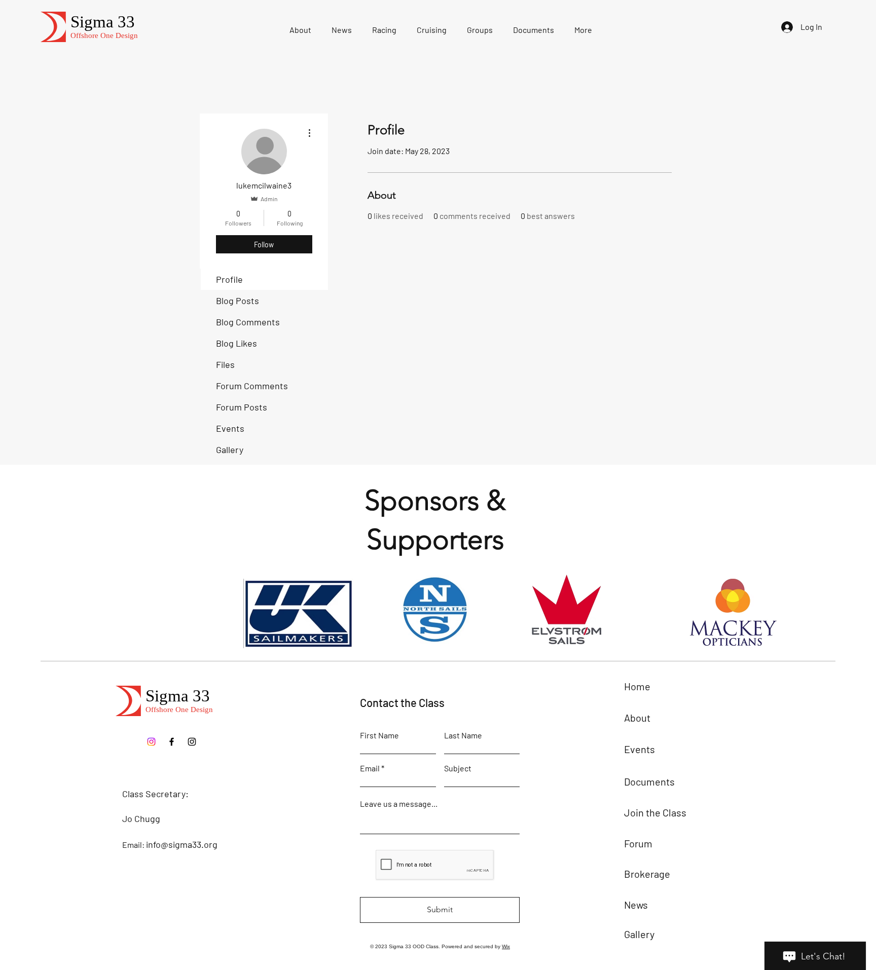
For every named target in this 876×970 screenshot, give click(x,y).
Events (230, 428)
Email (370, 768)
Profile (229, 279)
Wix (506, 946)
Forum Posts (241, 407)
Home (637, 686)
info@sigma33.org (181, 844)
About (637, 718)
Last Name (463, 735)
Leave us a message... (398, 804)
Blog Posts (237, 300)
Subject (457, 768)
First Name (379, 735)
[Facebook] (171, 741)
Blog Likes (236, 343)
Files (225, 364)
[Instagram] (192, 741)
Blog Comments (248, 321)
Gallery (229, 449)
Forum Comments (252, 385)
